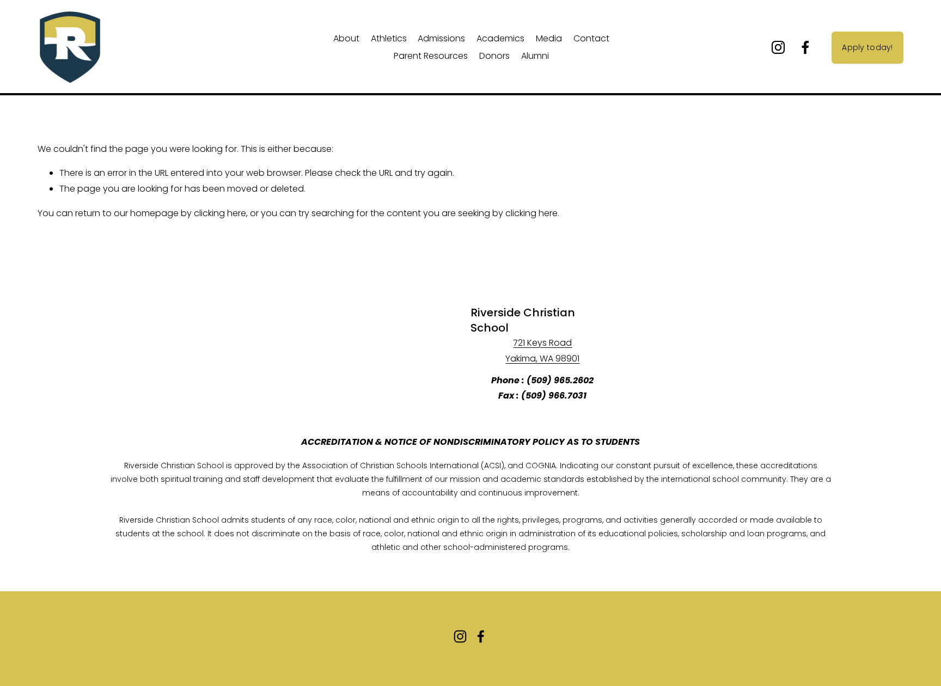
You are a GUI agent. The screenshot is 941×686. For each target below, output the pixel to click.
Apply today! (867, 47)
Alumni (535, 56)
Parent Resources (431, 56)
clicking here (220, 213)
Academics (500, 38)
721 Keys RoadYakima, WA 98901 (542, 350)
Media (549, 38)
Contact (591, 38)
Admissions (441, 38)
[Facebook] (805, 47)
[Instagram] (778, 47)
